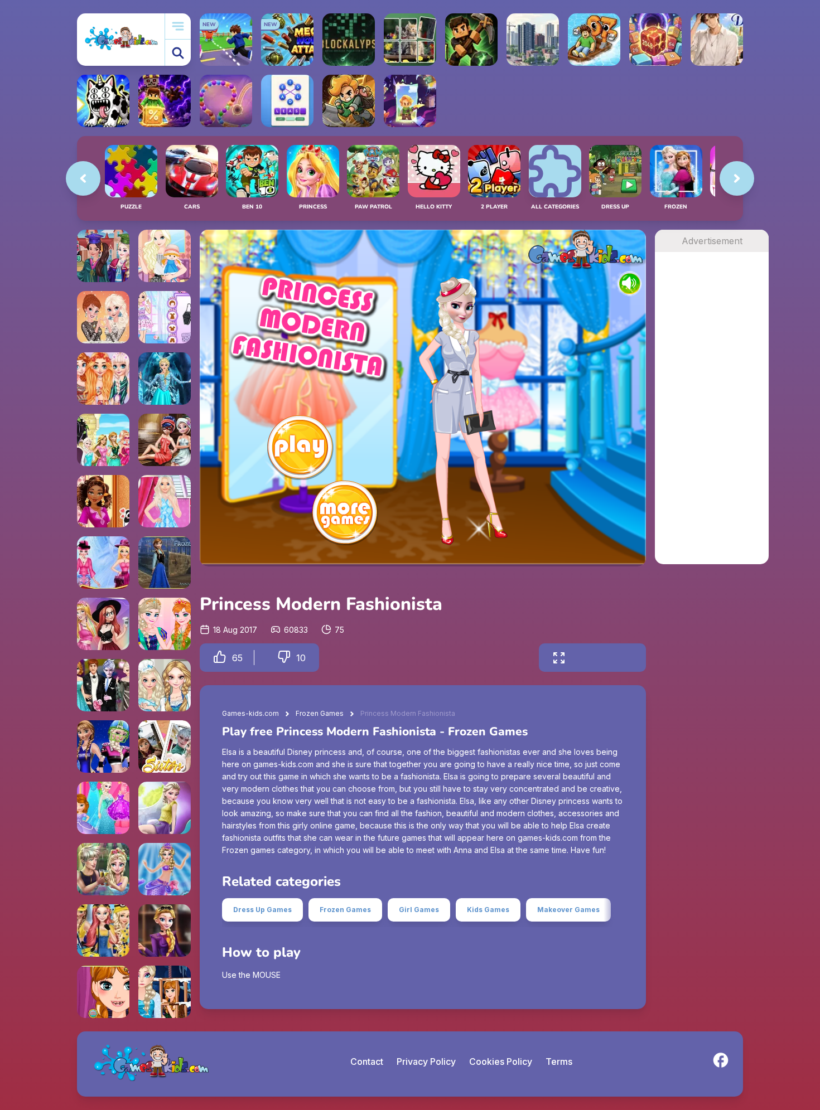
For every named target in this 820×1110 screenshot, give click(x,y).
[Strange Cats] (103, 101)
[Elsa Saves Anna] (164, 992)
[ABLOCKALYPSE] (348, 39)
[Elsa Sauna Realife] (164, 440)
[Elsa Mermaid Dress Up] (164, 869)
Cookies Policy (500, 1061)
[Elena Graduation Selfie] (103, 256)
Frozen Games (320, 713)
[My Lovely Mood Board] (103, 501)
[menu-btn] (178, 26)
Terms (559, 1061)
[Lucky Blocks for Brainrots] (164, 101)
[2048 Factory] (655, 39)
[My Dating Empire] (717, 39)
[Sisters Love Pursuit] (164, 746)
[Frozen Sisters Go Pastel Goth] (164, 317)
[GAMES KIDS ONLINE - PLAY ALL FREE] (121, 39)
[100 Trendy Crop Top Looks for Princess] (103, 624)
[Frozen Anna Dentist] (103, 992)
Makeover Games (568, 909)
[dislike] (284, 657)
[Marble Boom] (226, 101)
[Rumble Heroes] (410, 101)
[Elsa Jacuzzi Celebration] (103, 869)
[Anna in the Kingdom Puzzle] (164, 562)
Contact (366, 1061)
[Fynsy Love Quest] (103, 440)
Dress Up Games (262, 909)
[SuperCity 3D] (533, 39)
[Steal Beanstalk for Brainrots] (348, 101)
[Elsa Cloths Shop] (103, 808)
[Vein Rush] (471, 39)
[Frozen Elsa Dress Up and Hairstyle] (164, 378)
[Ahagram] (287, 101)
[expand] (559, 657)
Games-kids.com (250, 713)
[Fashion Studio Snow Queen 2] (164, 501)
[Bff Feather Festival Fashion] (103, 562)
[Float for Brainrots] (594, 39)
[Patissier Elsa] (164, 685)
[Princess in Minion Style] (103, 930)
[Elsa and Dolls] (164, 256)
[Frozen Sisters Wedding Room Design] (103, 685)
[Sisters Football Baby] (103, 746)
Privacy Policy (426, 1061)
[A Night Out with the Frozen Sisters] (103, 317)
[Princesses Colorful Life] (103, 378)
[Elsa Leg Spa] (164, 808)
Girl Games (419, 909)
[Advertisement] (712, 419)
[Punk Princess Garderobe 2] (164, 930)
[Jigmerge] (410, 39)
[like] (219, 657)
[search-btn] (178, 53)
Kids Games (488, 909)
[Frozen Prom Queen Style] (164, 624)
